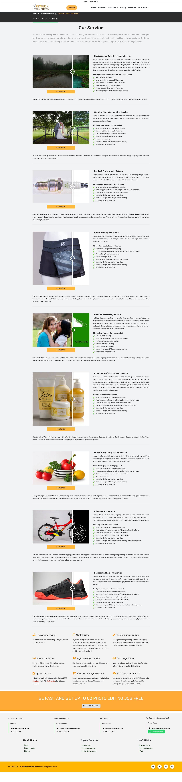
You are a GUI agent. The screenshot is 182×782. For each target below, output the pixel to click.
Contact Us (143, 7)
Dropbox (36, 681)
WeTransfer (51, 681)
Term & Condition (146, 748)
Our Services (86, 745)
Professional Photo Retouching (44, 14)
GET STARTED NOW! (91, 706)
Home (93, 7)
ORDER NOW (61, 91)
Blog (26, 745)
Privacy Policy (145, 745)
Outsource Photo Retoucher (68, 14)
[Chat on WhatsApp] (156, 731)
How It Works (30, 748)
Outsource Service (89, 748)
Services (112, 7)
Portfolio (132, 7)
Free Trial (71, 8)
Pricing (123, 7)
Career (27, 751)
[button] (153, 766)
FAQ (141, 751)
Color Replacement (89, 751)
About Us (102, 7)
